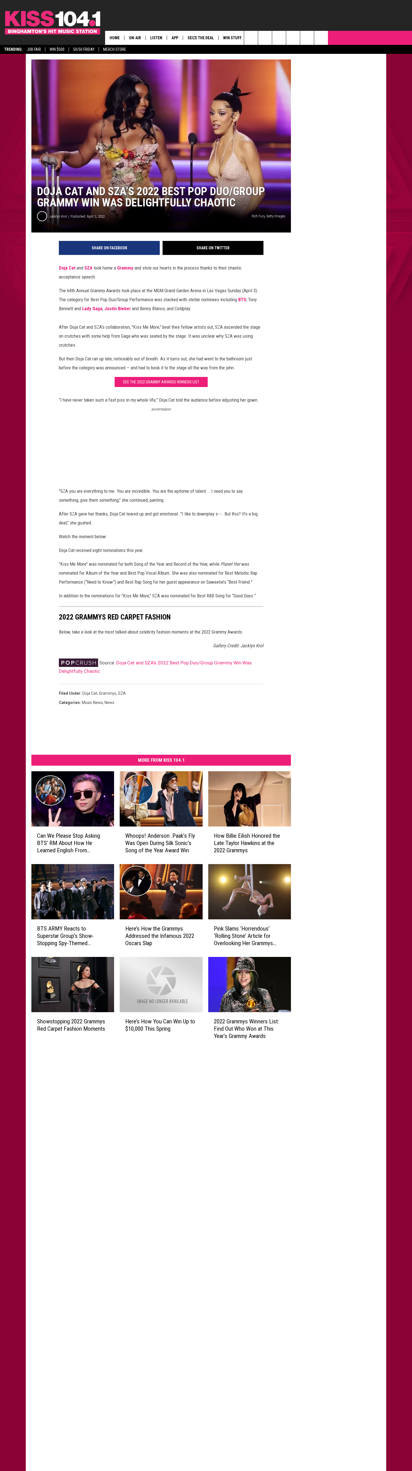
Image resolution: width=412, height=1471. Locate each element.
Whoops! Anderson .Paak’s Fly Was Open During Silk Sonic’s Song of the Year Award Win (160, 843)
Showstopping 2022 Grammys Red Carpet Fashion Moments (71, 1025)
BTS (242, 299)
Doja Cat (67, 268)
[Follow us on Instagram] (293, 38)
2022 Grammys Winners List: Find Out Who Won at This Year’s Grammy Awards (246, 1028)
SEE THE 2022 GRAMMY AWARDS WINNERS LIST (161, 382)
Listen (156, 38)
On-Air (135, 38)
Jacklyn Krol (58, 216)
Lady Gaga (92, 308)
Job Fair (34, 49)
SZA (88, 268)
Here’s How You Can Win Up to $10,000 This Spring (160, 1025)
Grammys (107, 693)
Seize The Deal (201, 38)
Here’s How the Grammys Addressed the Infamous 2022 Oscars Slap (159, 936)
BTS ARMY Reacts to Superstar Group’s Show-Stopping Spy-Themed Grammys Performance (65, 936)
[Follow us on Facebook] (279, 38)
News (109, 702)
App (175, 38)
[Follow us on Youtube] (321, 38)
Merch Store (114, 49)
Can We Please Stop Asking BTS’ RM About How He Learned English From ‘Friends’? (68, 843)
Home (115, 38)
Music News (92, 702)
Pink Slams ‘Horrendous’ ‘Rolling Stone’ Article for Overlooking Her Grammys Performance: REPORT (243, 936)
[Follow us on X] (307, 38)
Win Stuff (232, 38)
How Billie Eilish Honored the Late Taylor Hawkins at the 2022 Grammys (247, 843)
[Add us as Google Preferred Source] (265, 38)
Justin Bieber (117, 308)
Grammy (125, 268)
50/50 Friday (83, 49)
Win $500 (57, 49)
